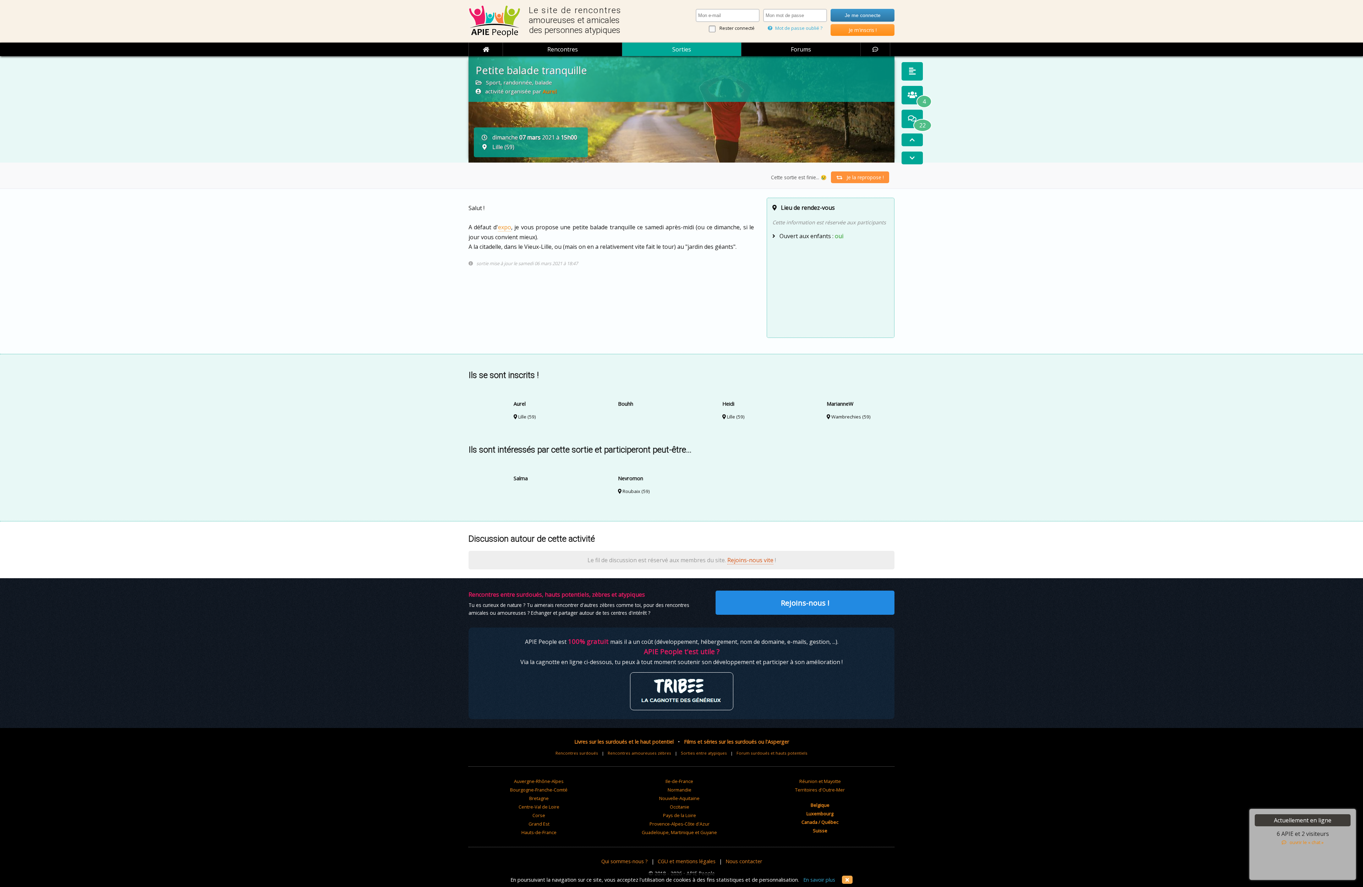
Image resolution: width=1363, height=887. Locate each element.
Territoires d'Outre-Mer (820, 790)
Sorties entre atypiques (704, 753)
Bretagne (539, 798)
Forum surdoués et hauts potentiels (772, 753)
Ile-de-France (679, 781)
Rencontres (562, 49)
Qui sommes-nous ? (624, 861)
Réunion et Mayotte (820, 781)
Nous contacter (744, 861)
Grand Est (539, 824)
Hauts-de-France (539, 832)
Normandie (679, 790)
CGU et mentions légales (687, 861)
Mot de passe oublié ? (798, 28)
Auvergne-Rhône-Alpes (539, 781)
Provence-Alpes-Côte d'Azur (680, 824)
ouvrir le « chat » (1305, 842)
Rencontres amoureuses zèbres (639, 753)
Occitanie (679, 807)
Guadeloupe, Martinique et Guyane (679, 832)
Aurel (550, 91)
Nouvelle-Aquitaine (679, 798)
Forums (801, 49)
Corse (538, 815)
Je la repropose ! (863, 177)
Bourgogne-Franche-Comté (539, 790)
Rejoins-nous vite (750, 560)
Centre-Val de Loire (539, 807)
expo (504, 227)
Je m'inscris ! (863, 30)
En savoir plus (819, 879)
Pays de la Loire (679, 815)
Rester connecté (737, 28)
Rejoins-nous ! (805, 603)
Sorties (681, 49)
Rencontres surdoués (576, 753)
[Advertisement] (830, 287)
